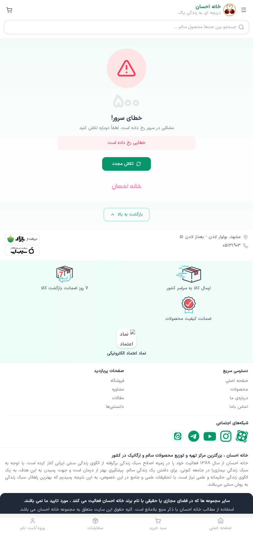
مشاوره (118, 390)
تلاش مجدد (123, 164)
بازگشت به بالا (130, 214)
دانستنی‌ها (115, 407)
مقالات (118, 398)
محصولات (239, 390)
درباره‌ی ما (239, 398)
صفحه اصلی (237, 381)
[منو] (243, 9)
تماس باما (239, 407)
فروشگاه (117, 381)
